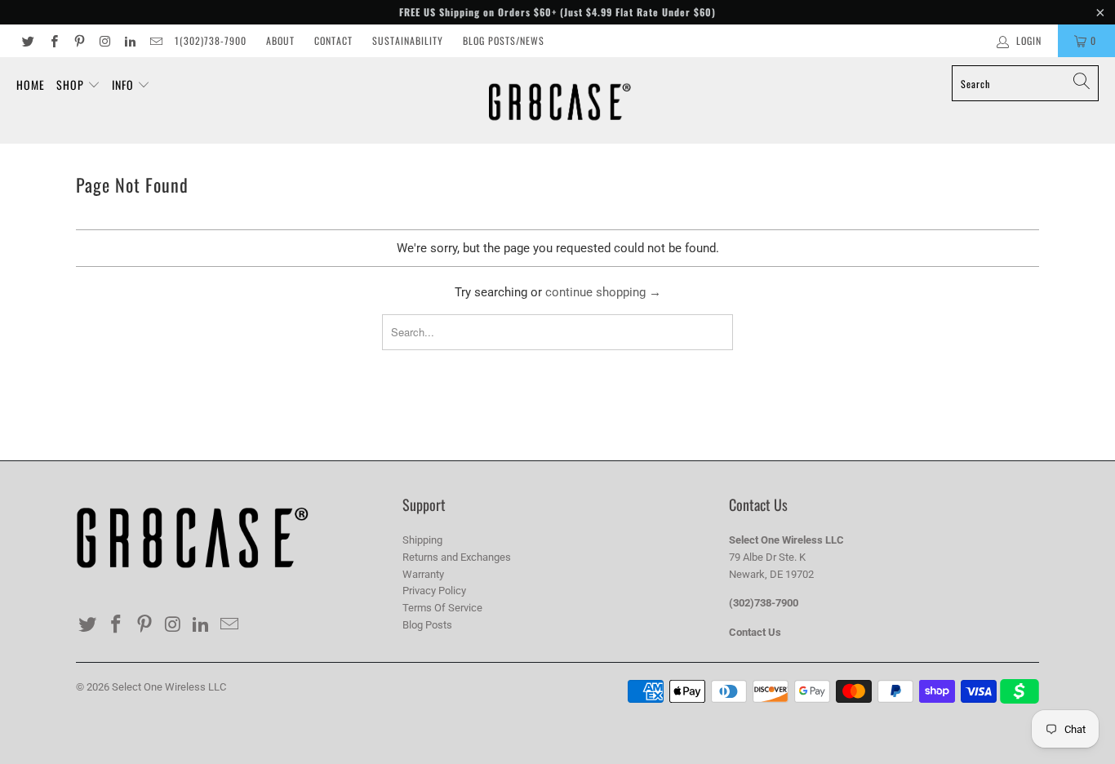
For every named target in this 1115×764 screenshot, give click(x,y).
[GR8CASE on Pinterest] (79, 41)
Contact (333, 40)
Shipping (422, 540)
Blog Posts (427, 625)
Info (124, 84)
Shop (71, 84)
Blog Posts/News (503, 40)
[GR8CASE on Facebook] (53, 41)
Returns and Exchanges (456, 557)
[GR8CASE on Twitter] (27, 41)
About (280, 40)
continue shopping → (603, 292)
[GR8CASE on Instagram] (104, 41)
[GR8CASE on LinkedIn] (129, 41)
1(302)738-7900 (211, 40)
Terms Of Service (442, 608)
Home (30, 84)
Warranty (423, 574)
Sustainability (407, 40)
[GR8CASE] (559, 100)
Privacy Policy (434, 590)
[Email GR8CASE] (155, 41)
